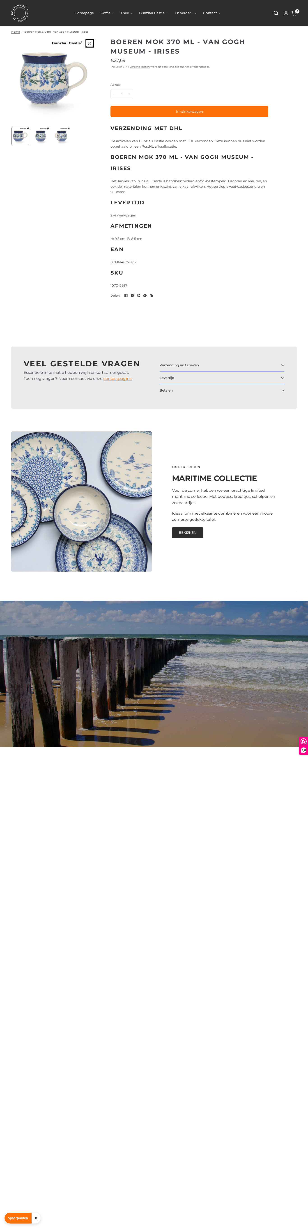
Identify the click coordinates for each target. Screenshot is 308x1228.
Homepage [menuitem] (84, 13)
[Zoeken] (275, 13)
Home (15, 31)
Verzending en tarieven (179, 365)
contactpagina (117, 378)
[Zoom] (89, 43)
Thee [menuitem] (125, 13)
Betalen (166, 390)
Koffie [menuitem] (105, 13)
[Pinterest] (138, 295)
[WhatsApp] (145, 295)
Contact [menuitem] (210, 13)
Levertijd (167, 378)
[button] (187, 532)
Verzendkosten (140, 66)
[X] (132, 295)
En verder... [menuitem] (184, 13)
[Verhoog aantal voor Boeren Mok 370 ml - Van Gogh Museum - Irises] (129, 94)
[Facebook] (126, 295)
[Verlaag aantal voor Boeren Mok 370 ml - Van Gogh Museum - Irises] (114, 94)
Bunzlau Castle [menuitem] (152, 13)
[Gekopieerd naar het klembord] (151, 295)
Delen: (115, 295)
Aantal (115, 84)
